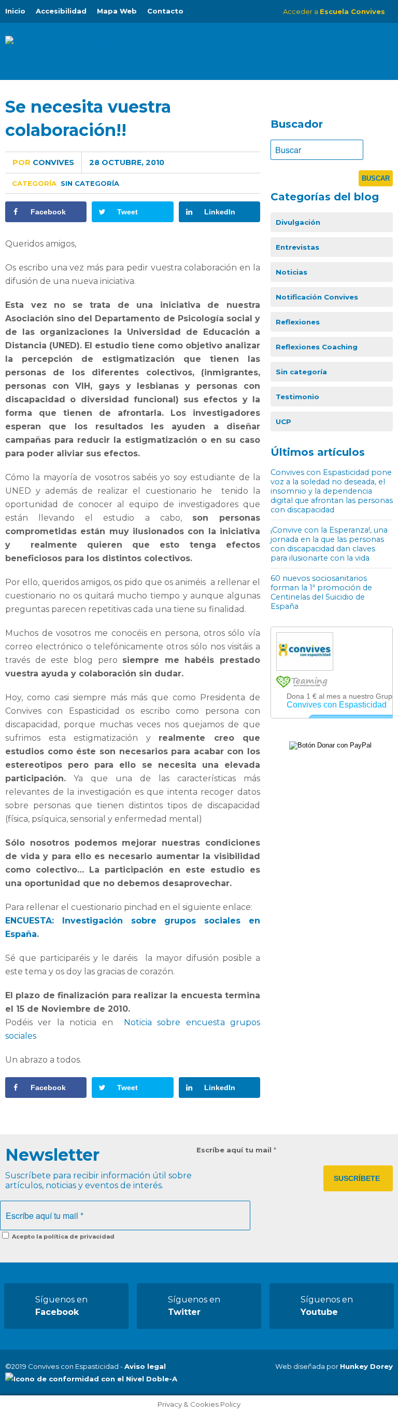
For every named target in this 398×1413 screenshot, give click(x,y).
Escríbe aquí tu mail (236, 1150)
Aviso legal (145, 1366)
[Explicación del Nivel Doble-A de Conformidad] (91, 1379)
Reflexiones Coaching (317, 347)
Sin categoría (90, 183)
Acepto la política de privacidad (62, 1236)
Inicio (15, 11)
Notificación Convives (317, 297)
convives (43, 162)
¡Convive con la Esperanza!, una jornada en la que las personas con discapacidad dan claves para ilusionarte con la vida (329, 544)
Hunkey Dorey (366, 1366)
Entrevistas (297, 247)
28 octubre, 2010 (126, 162)
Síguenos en (61, 1306)
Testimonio (297, 396)
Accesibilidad (61, 11)
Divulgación (298, 222)
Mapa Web (117, 11)
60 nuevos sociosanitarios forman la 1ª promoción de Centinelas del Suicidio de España (321, 592)
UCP (283, 421)
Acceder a (334, 11)
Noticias (291, 272)
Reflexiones (298, 322)
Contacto (165, 11)
